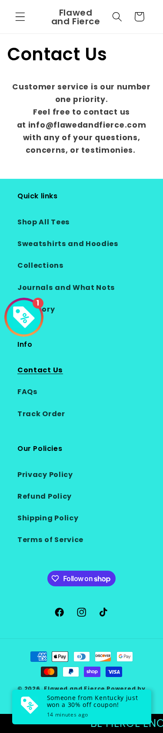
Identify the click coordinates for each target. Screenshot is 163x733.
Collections (40, 265)
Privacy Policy (45, 475)
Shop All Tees (43, 222)
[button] (20, 17)
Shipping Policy (47, 518)
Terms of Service (50, 540)
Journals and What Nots (66, 288)
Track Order (41, 414)
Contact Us (40, 370)
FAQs (27, 392)
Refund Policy (44, 496)
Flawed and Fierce (74, 688)
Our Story (36, 309)
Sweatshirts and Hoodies (68, 244)
